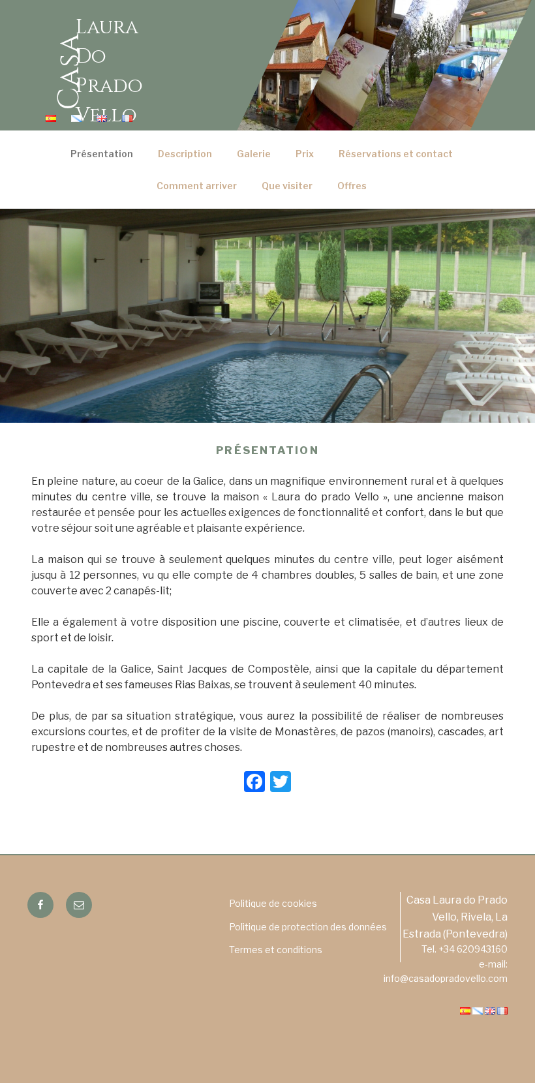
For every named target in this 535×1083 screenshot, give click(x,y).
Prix (305, 153)
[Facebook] (254, 783)
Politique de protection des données (308, 926)
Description (185, 153)
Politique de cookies (273, 903)
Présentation (101, 153)
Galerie (254, 153)
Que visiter (287, 185)
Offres (352, 185)
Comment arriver (197, 185)
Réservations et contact (396, 153)
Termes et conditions (275, 949)
